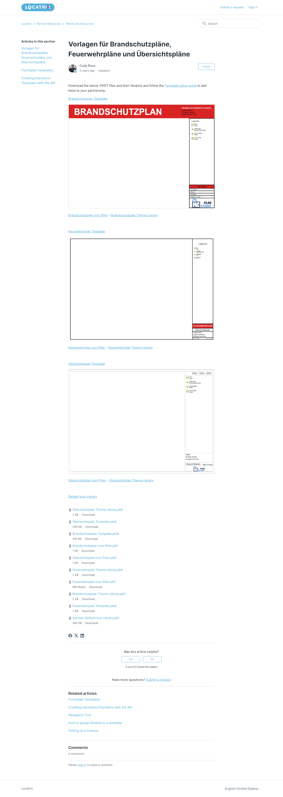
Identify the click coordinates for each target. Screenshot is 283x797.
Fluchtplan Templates (37, 70)
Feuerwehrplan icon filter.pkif (94, 582)
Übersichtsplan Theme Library (131, 480)
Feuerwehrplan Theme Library (130, 348)
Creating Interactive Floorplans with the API (38, 80)
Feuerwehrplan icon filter (86, 348)
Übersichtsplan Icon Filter (87, 480)
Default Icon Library (82, 496)
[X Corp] (76, 635)
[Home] (37, 7)
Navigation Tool (79, 715)
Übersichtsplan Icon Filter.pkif (94, 558)
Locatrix (26, 23)
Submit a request (231, 7)
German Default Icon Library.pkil (96, 618)
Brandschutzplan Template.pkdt (96, 534)
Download (88, 514)
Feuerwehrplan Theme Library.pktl (98, 570)
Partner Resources (49, 23)
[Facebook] (70, 635)
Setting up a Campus (83, 730)
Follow (206, 66)
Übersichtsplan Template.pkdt (94, 522)
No (152, 659)
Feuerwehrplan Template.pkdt (94, 606)
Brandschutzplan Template (88, 99)
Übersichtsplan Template (86, 364)
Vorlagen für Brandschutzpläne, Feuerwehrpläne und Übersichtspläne (36, 55)
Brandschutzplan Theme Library (134, 215)
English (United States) (242, 788)
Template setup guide (181, 86)
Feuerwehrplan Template (86, 231)
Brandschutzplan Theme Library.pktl (99, 594)
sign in (82, 765)
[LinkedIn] (82, 635)
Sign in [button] (253, 7)
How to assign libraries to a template (95, 723)
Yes (131, 659)
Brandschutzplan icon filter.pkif (95, 546)
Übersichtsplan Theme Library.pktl (98, 510)
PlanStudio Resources (80, 23)
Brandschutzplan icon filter (88, 215)
